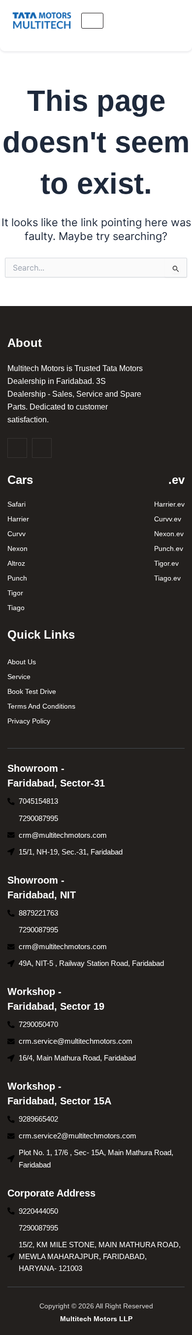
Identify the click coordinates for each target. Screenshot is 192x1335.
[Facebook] (17, 448)
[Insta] (42, 448)
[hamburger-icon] (92, 21)
